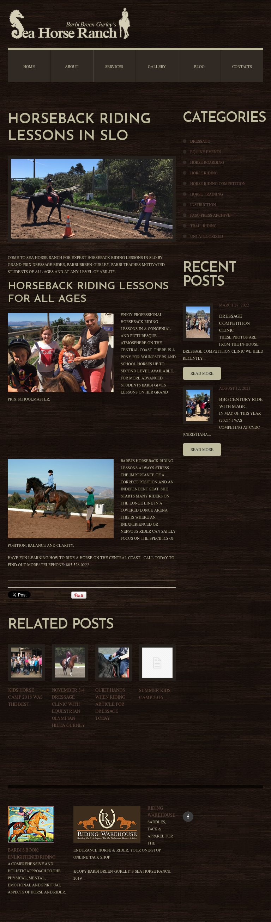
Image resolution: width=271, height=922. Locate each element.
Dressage (200, 141)
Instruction (203, 204)
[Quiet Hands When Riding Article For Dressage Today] (113, 662)
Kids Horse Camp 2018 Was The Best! (25, 697)
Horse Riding (204, 172)
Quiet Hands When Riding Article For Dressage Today (110, 704)
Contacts (242, 66)
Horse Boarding (207, 162)
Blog (199, 66)
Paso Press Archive (210, 215)
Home (29, 66)
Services (114, 66)
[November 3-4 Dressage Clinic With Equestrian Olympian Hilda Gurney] (70, 662)
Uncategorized (206, 236)
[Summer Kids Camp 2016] (157, 663)
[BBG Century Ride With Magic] (198, 405)
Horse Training (206, 194)
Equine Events (205, 151)
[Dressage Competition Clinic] (198, 322)
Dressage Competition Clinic (234, 323)
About (71, 66)
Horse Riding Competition (218, 183)
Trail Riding (203, 225)
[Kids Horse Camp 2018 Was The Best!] (26, 662)
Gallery (157, 66)
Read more (202, 373)
